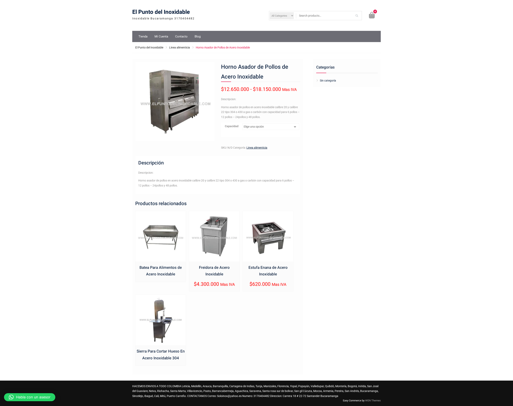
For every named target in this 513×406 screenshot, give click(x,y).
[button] (29, 397)
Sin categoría (328, 80)
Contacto (181, 36)
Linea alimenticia (179, 47)
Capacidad (231, 126)
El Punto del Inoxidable (161, 12)
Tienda (142, 36)
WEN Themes (373, 400)
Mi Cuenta (161, 36)
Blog (198, 36)
